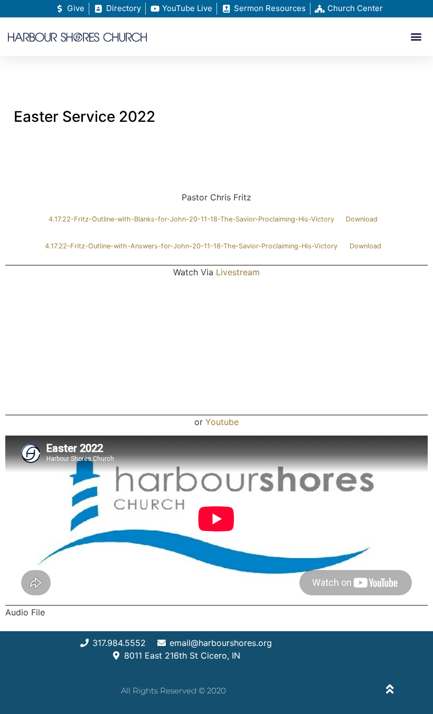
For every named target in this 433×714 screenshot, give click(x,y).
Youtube (222, 422)
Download (362, 219)
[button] (416, 36)
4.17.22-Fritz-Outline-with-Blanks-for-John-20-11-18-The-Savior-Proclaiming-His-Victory (191, 219)
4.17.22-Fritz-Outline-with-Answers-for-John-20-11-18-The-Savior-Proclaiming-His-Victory (191, 246)
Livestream (238, 272)
